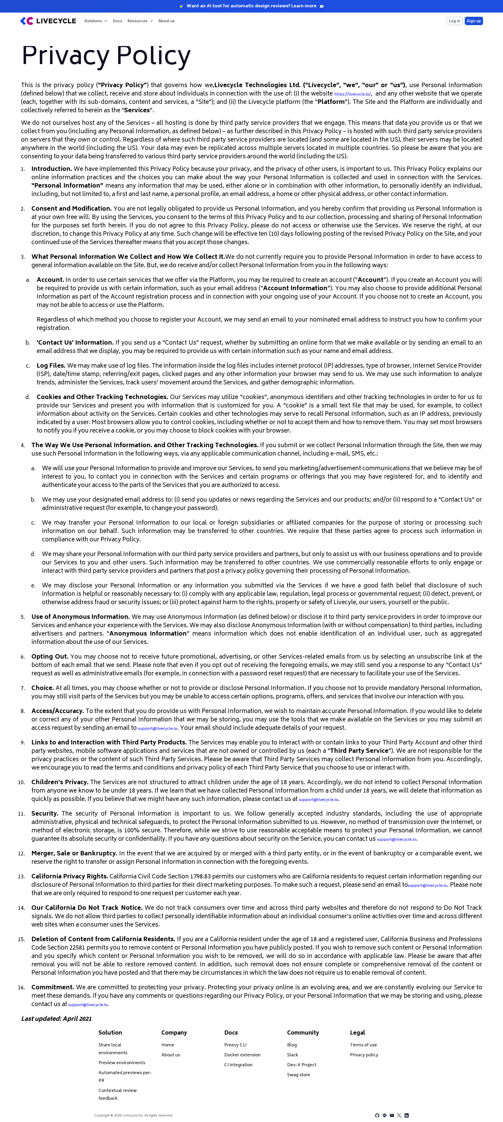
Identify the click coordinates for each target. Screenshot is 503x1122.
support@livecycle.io (157, 729)
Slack (292, 1055)
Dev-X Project (301, 1065)
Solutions (93, 21)
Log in (454, 21)
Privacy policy (364, 1055)
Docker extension (242, 1055)
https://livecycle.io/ (352, 94)
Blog (292, 1045)
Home (167, 1045)
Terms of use (363, 1045)
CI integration (238, 1065)
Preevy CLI (235, 1045)
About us (166, 21)
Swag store (298, 1075)
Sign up (474, 21)
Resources (137, 21)
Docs (117, 21)
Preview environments (122, 1063)
